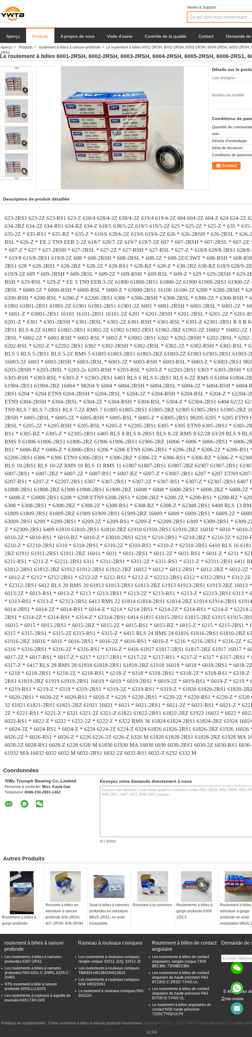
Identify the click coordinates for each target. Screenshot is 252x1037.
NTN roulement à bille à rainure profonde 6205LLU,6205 (31, 986)
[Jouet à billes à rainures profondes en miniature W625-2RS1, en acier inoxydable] (109, 886)
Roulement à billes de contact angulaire (184, 946)
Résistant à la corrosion (152, 905)
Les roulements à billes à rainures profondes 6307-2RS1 (33, 959)
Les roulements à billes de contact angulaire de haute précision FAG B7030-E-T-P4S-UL (180, 993)
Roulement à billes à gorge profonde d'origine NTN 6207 (19, 923)
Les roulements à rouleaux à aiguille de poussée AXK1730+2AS (38, 997)
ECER (152, 1032)
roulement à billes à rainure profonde (69, 47)
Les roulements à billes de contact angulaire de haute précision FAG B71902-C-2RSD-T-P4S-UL (180, 977)
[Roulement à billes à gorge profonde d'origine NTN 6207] (21, 892)
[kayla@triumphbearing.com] (237, 1008)
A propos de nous (78, 36)
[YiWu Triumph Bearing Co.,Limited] (13, 13)
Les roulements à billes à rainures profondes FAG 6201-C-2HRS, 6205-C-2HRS (37, 973)
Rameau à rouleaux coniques (110, 942)
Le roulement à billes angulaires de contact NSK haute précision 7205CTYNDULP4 (181, 1009)
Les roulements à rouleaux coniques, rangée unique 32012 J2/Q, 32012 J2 (109, 959)
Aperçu (13, 36)
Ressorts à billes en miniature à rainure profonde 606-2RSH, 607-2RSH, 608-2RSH (64, 914)
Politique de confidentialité (23, 1023)
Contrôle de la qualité (165, 36)
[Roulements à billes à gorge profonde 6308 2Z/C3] (196, 886)
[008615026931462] (237, 988)
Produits (40, 36)
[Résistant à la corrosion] (152, 886)
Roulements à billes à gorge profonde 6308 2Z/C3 (194, 911)
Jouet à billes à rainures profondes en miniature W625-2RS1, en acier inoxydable (109, 914)
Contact (206, 36)
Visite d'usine (119, 36)
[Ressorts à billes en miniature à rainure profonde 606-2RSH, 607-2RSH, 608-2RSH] (65, 886)
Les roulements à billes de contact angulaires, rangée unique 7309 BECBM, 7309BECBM (180, 961)
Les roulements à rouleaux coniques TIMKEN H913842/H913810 (108, 970)
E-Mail (229, 991)
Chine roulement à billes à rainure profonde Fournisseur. (96, 1023)
